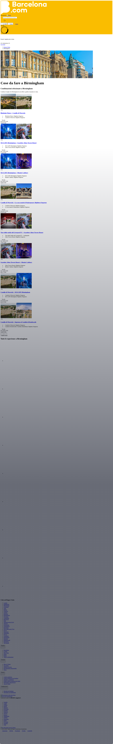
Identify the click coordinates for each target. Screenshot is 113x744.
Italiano (5, 715)
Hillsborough (7, 640)
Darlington (6, 633)
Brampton (6, 627)
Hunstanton (6, 637)
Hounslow (6, 641)
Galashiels (6, 636)
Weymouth (6, 643)
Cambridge (6, 618)
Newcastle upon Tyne (9, 629)
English (5, 702)
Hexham (6, 638)
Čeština (5, 705)
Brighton (6, 614)
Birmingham (7, 615)
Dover (5, 630)
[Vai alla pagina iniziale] (9, 15)
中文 (5, 725)
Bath (5, 621)
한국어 (5, 713)
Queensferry (7, 626)
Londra (5, 603)
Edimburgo (6, 604)
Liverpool (6, 607)
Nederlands (6, 716)
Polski (5, 720)
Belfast (5, 610)
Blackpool (6, 619)
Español (6, 710)
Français (6, 712)
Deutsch (6, 707)
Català (5, 703)
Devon (5, 634)
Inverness (6, 616)
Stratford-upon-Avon (9, 622)
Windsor (6, 623)
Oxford (5, 612)
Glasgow (6, 611)
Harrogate (6, 632)
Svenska (6, 723)
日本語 (5, 717)
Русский (6, 722)
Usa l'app (3, 44)
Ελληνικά (6, 709)
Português (6, 719)
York (5, 608)
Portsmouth (6, 625)
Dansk (5, 706)
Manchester (6, 605)
